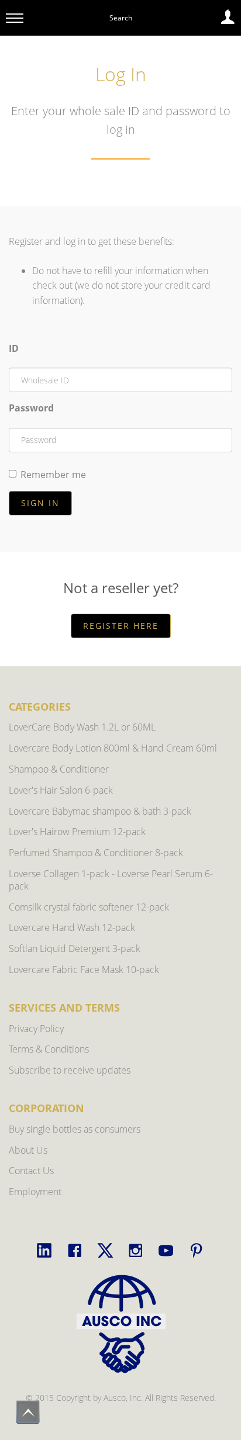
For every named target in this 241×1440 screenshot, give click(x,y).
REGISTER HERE (121, 625)
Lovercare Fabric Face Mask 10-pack (84, 969)
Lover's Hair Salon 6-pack (61, 790)
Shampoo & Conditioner (59, 769)
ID (14, 348)
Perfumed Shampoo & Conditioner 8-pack (96, 852)
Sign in (40, 502)
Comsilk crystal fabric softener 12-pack (89, 907)
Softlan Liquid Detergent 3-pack (74, 948)
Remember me (53, 474)
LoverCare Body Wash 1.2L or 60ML (82, 727)
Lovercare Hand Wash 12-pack (72, 927)
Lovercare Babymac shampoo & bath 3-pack (100, 811)
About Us (28, 1150)
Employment (35, 1191)
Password (31, 407)
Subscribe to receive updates (69, 1070)
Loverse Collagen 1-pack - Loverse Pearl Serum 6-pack (111, 879)
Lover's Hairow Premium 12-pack (77, 831)
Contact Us (31, 1170)
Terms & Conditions (49, 1049)
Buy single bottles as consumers (74, 1129)
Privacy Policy (36, 1028)
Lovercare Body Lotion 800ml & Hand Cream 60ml (113, 748)
